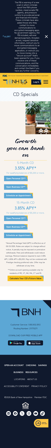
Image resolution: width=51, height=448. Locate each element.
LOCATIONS (19, 379)
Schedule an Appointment (18, 195)
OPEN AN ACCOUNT (14, 365)
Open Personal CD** (16, 178)
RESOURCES (32, 372)
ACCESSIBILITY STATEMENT (16, 386)
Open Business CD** (15, 186)
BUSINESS (18, 372)
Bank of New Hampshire (15, 82)
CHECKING (31, 365)
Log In (36, 81)
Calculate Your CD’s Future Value (25, 278)
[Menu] (45, 81)
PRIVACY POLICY (39, 386)
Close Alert (46, 36)
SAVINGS (42, 365)
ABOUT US (32, 379)
